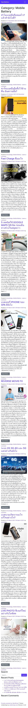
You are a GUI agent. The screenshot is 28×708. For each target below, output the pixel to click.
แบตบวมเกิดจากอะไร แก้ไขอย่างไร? (11, 516)
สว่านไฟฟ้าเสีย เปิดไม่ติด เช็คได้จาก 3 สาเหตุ (15, 692)
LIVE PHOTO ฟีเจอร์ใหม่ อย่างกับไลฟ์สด (13, 612)
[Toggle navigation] (25, 2)
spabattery (9, 22)
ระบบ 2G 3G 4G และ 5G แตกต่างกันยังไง (13, 449)
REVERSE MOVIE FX (12, 381)
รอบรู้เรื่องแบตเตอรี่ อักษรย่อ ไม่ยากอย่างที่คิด (15, 687)
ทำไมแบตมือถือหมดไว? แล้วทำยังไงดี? (13, 16)
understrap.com (13, 705)
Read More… (6, 81)
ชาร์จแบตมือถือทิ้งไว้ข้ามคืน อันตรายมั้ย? (13, 90)
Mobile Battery (17, 84)
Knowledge (10, 84)
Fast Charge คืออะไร (12, 158)
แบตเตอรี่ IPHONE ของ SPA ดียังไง (12, 303)
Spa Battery (5, 2)
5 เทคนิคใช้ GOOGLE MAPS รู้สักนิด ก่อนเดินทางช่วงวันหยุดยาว (12, 225)
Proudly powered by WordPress (9, 703)
